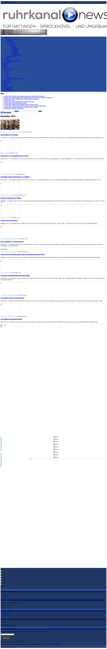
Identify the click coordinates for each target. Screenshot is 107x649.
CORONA (11, 44)
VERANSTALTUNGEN (8, 87)
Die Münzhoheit (15, 54)
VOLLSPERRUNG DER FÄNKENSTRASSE (11, 319)
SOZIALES (5, 66)
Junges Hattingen (12, 251)
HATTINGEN (6, 37)
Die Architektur (15, 49)
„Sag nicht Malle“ (7, 88)
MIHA (7, 74)
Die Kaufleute (15, 52)
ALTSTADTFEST (7, 91)
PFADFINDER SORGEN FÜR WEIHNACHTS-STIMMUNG (15, 177)
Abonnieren (6, 638)
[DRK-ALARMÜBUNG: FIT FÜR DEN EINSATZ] (10, 236)
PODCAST (5, 85)
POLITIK (5, 65)
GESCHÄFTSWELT (10, 56)
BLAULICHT (6, 63)
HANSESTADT (12, 45)
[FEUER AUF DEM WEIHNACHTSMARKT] (10, 192)
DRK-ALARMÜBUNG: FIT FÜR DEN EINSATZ (12, 241)
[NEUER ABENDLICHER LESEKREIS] (10, 129)
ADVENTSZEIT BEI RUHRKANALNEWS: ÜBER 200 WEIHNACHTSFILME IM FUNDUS (23, 254)
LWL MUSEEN (6, 80)
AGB (4, 616)
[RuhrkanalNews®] (53, 17)
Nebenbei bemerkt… (8, 3)
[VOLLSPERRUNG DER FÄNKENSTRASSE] (10, 314)
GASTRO (8, 58)
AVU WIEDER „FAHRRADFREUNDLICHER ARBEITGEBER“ (15, 275)
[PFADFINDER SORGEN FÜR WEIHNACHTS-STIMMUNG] (10, 171)
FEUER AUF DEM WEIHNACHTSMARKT (11, 198)
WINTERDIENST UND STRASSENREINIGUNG (12, 298)
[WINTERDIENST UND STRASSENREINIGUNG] (10, 292)
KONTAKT (5, 597)
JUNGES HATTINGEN (8, 82)
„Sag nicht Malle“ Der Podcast (10, 2)
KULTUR (5, 70)
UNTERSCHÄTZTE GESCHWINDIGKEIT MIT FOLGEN (14, 156)
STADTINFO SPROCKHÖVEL (12, 60)
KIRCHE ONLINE (10, 69)
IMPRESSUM (6, 615)
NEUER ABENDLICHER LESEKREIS (10, 135)
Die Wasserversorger (17, 55)
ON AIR (8, 77)
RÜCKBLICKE (9, 41)
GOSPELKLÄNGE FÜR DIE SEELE (9, 220)
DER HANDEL (15, 48)
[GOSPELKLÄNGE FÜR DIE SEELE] (10, 215)
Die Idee (14, 47)
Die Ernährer (15, 51)
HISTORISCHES (10, 40)
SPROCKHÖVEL (7, 59)
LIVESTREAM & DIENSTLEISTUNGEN (15, 78)
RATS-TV (5, 76)
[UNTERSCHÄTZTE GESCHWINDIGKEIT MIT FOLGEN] (10, 150)
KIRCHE (5, 67)
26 (4, 325)
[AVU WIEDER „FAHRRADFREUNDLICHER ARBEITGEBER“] (10, 270)
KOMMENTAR (6, 81)
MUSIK (8, 73)
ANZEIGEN (5, 596)
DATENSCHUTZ (7, 613)
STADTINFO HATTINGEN (12, 38)
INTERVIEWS (12, 42)
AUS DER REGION (7, 62)
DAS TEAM (6, 594)
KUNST (8, 71)
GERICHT (5, 84)
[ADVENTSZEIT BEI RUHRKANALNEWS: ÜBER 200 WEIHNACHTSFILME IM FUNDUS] (4, 249)
